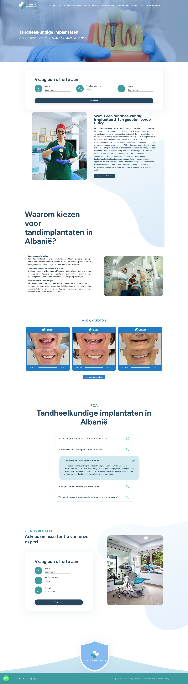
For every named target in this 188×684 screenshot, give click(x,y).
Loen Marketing (162, 678)
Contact (134, 5)
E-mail (130, 86)
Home (52, 5)
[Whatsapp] (6, 678)
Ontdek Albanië (107, 5)
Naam (47, 86)
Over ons (61, 5)
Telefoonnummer (94, 86)
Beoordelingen (122, 5)
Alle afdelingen (73, 5)
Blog (142, 5)
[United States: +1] (89, 89)
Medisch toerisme (91, 5)
